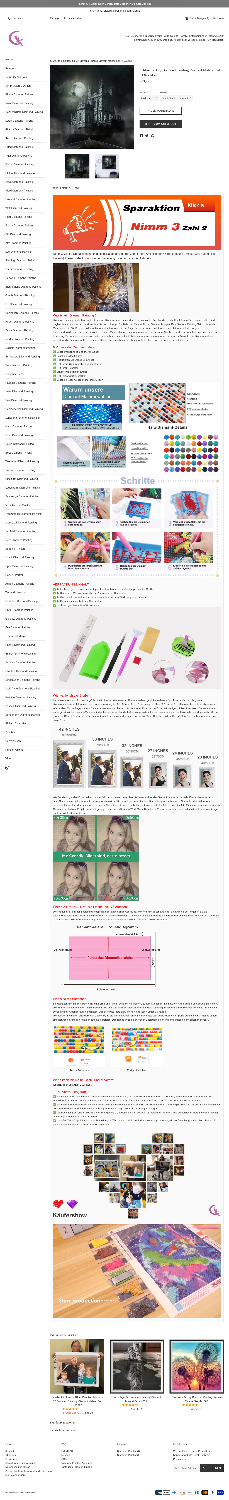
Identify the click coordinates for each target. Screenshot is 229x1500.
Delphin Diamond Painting (20, 347)
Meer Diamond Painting (19, 435)
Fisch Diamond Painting (19, 269)
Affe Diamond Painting (18, 242)
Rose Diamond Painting (19, 103)
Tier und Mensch (15, 592)
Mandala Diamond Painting (21, 522)
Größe (142, 92)
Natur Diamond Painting (19, 426)
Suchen (65, 1454)
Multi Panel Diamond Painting (22, 688)
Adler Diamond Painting (19, 391)
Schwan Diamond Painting (20, 277)
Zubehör (10, 732)
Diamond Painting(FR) (129, 1454)
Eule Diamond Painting (18, 400)
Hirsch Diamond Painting (19, 321)
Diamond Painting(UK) (129, 1451)
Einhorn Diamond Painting (20, 653)
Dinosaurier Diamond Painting (22, 679)
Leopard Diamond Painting (20, 199)
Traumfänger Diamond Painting (23, 513)
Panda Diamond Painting (19, 225)
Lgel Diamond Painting (18, 251)
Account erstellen (73, 18)
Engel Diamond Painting (19, 609)
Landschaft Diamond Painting (22, 417)
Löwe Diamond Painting (19, 181)
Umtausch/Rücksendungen (76, 1466)
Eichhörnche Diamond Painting (23, 286)
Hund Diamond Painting (19, 146)
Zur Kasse (218, 18)
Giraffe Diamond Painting (20, 295)
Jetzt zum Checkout (161, 123)
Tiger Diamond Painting (18, 155)
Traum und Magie (15, 636)
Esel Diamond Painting (18, 304)
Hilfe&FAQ (67, 1451)
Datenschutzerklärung (17, 1466)
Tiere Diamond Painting (18, 365)
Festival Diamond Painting (20, 705)
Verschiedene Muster (17, 505)
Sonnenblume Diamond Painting (24, 111)
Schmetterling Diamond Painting (24, 408)
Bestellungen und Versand (20, 1462)
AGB (64, 1459)
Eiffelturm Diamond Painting (21, 478)
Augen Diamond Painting (19, 583)
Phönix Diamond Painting (20, 644)
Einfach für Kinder (15, 723)
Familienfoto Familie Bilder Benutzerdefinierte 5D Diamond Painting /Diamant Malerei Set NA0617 (77, 1401)
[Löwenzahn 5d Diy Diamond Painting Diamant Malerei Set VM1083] (196, 1366)
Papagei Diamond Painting (20, 382)
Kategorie (10, 68)
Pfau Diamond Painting (18, 216)
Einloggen (55, 18)
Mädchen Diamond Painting (21, 601)
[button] (70, 1409)
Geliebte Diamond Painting (20, 618)
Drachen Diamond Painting (21, 671)
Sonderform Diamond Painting (22, 714)
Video (8, 758)
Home (9, 59)
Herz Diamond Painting (18, 539)
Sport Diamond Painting (19, 566)
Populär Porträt (14, 574)
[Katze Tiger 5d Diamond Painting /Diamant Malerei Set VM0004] (137, 1366)
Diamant (163, 92)
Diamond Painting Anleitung (76, 1462)
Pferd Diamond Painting (19, 190)
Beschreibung (61, 188)
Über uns (10, 1454)
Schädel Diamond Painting (20, 531)
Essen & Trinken (15, 548)
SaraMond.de (30, 1493)
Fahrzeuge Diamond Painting (22, 496)
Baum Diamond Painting (19, 443)
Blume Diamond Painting (19, 94)
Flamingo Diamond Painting (21, 260)
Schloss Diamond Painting (20, 662)
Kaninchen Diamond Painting (22, 312)
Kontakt (9, 1451)
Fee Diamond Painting (18, 627)
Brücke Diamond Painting (20, 470)
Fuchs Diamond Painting (19, 164)
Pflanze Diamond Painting (20, 129)
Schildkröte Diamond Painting (22, 356)
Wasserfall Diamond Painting (22, 461)
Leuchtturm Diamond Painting (22, 487)
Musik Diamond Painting (19, 557)
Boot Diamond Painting (18, 452)
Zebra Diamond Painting (19, 330)
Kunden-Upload (14, 749)
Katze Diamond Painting (19, 138)
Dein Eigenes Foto (16, 76)
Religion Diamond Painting (20, 697)
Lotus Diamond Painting (19, 120)
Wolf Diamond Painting (18, 207)
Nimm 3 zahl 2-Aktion (18, 85)
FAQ (77, 188)
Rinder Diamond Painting (19, 339)
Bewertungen (13, 740)
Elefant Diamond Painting (20, 173)
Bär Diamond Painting (18, 234)
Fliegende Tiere (14, 373)
